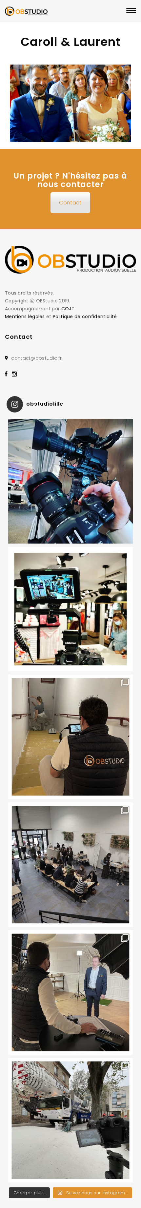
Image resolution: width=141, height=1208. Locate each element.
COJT (67, 308)
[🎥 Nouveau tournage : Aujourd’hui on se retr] (70, 609)
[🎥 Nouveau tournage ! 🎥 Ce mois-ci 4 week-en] (70, 1120)
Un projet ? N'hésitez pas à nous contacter (70, 180)
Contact (70, 202)
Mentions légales (25, 316)
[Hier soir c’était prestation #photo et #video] (70, 864)
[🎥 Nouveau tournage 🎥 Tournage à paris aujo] (70, 992)
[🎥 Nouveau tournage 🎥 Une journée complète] (70, 737)
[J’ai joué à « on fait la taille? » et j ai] (70, 481)
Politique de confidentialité (85, 316)
